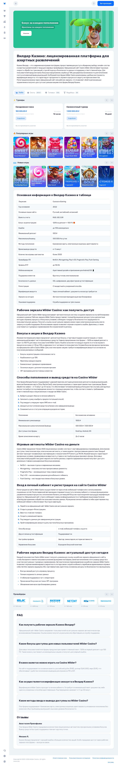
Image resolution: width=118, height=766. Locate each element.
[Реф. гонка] (4, 27)
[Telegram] (4, 756)
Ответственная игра (60, 758)
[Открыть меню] (15, 3)
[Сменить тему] (93, 3)
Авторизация (105, 3)
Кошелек (26, 33)
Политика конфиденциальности (103, 758)
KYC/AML (111, 762)
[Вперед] (112, 100)
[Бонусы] (4, 21)
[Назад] (107, 100)
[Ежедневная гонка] (4, 32)
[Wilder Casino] (4, 3)
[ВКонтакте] (4, 761)
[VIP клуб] (4, 10)
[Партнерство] (4, 38)
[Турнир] (4, 16)
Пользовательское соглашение (79, 758)
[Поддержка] (4, 750)
